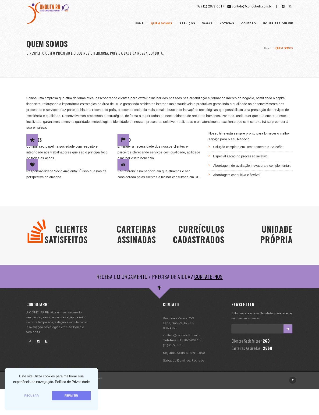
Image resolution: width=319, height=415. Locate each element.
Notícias (227, 23)
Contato (248, 23)
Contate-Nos (208, 276)
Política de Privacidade (72, 382)
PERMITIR (71, 395)
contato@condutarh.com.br (252, 6)
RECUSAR (31, 395)
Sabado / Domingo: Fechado (183, 360)
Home (139, 23)
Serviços (187, 23)
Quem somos (161, 23)
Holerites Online (278, 23)
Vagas (207, 23)
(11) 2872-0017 (212, 6)
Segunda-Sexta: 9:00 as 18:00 (184, 353)
